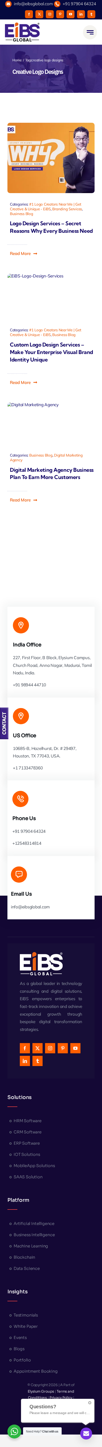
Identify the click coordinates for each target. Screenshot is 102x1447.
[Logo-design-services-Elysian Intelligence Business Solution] (51, 158)
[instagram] (50, 14)
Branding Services (67, 209)
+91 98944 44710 (29, 684)
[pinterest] (60, 14)
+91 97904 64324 (79, 3)
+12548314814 (26, 843)
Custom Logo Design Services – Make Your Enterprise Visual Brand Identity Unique (51, 352)
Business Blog (21, 213)
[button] (24, 253)
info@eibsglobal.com (33, 3)
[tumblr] (91, 14)
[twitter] (39, 14)
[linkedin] (81, 14)
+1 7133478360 (28, 767)
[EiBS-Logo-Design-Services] (35, 296)
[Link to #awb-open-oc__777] (90, 32)
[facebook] (29, 14)
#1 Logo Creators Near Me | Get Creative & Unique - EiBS (45, 206)
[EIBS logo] (22, 32)
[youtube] (71, 14)
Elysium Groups (41, 1391)
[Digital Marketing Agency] (33, 423)
